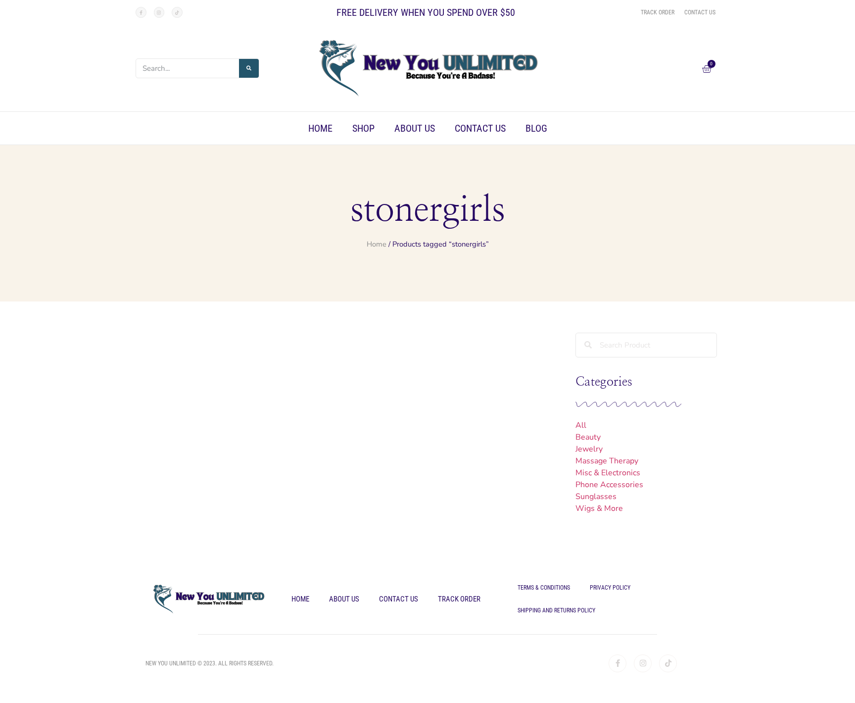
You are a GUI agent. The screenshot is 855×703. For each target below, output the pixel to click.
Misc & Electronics (607, 472)
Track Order (459, 599)
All (580, 425)
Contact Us (480, 128)
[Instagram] (159, 12)
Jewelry (589, 449)
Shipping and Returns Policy (556, 610)
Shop (363, 128)
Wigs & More (599, 508)
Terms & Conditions (544, 587)
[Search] (249, 68)
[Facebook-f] (141, 12)
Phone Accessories (609, 484)
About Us (414, 128)
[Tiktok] (177, 12)
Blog (536, 128)
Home (320, 128)
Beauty (588, 437)
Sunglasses (596, 496)
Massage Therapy (606, 460)
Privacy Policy (610, 587)
